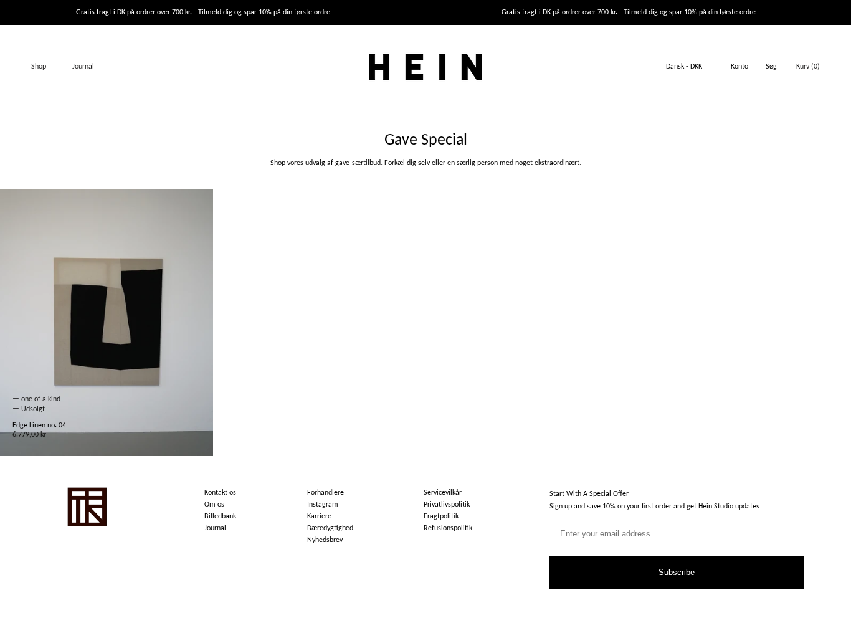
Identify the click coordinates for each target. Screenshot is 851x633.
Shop (38, 66)
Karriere (319, 516)
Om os (214, 504)
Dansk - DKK (684, 66)
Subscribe (676, 572)
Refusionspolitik (448, 528)
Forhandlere (325, 493)
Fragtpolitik (441, 516)
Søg (771, 66)
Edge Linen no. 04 (39, 425)
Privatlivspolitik (447, 504)
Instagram (322, 504)
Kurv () (808, 66)
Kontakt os (220, 493)
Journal (83, 66)
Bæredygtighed (330, 528)
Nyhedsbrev (325, 540)
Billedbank (220, 516)
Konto (739, 66)
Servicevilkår (443, 493)
